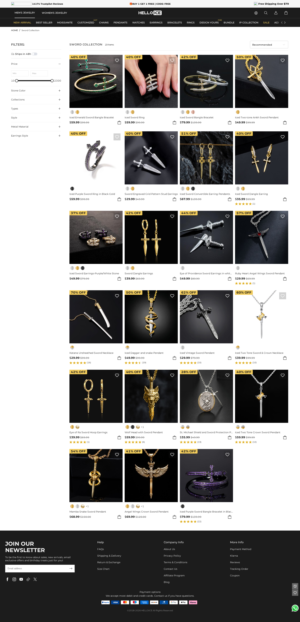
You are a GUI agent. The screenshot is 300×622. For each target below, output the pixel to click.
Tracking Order (239, 568)
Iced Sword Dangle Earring (251, 194)
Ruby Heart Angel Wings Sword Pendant (260, 273)
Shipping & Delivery (109, 555)
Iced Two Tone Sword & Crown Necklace (259, 353)
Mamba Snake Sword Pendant (87, 511)
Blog (167, 582)
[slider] (16, 80)
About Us (169, 549)
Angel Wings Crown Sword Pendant (147, 511)
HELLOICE (146, 610)
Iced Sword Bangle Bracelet (197, 117)
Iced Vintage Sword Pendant (197, 353)
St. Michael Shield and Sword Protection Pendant (206, 432)
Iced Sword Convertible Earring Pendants (205, 194)
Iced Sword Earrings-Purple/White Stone (94, 273)
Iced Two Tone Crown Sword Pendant (257, 432)
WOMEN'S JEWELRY (54, 12)
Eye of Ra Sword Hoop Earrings (88, 432)
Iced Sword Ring (135, 117)
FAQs (100, 549)
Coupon (235, 575)
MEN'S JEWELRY (25, 12)
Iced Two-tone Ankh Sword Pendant (257, 117)
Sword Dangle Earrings (139, 273)
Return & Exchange (108, 562)
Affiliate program (174, 575)
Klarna (234, 555)
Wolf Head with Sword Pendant (144, 432)
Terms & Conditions (175, 562)
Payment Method (240, 549)
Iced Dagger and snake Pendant (144, 353)
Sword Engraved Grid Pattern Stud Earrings (151, 194)
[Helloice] (150, 12)
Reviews (235, 562)
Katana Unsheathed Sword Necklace (91, 353)
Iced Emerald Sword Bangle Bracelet (91, 117)
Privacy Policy (172, 555)
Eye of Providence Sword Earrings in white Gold (206, 273)
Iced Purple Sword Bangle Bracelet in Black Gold (206, 511)
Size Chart (103, 568)
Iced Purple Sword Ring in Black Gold (92, 194)
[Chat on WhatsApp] (295, 608)
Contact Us (170, 568)
